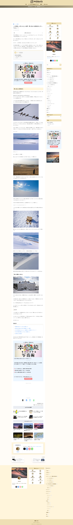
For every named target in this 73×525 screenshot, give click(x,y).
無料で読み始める (28, 82)
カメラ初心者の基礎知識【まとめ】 (33, 4)
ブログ (49, 95)
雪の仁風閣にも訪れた (19, 56)
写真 (26, 4)
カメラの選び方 (50, 79)
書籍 (48, 510)
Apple (48, 70)
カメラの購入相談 (51, 77)
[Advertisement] (36, 15)
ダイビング (48, 491)
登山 (48, 112)
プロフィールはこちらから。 (37, 446)
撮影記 (41, 4)
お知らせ (49, 72)
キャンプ (48, 489)
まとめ (17, 57)
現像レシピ (50, 86)
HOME (37, 520)
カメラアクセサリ (51, 103)
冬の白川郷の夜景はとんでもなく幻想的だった (22, 331)
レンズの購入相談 (51, 81)
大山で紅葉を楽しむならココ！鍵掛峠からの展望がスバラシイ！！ (26, 330)
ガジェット (50, 93)
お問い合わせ (46, 4)
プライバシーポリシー (36, 522)
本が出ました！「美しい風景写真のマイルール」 (37, 6)
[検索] (60, 65)
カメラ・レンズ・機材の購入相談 (52, 476)
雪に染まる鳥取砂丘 (18, 55)
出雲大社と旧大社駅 (18, 333)
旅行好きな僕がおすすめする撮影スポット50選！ (23, 328)
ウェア (48, 74)
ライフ (48, 91)
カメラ (48, 504)
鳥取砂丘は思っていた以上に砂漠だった (21, 326)
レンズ (49, 105)
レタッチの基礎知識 (51, 84)
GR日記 (49, 100)
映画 (49, 96)
